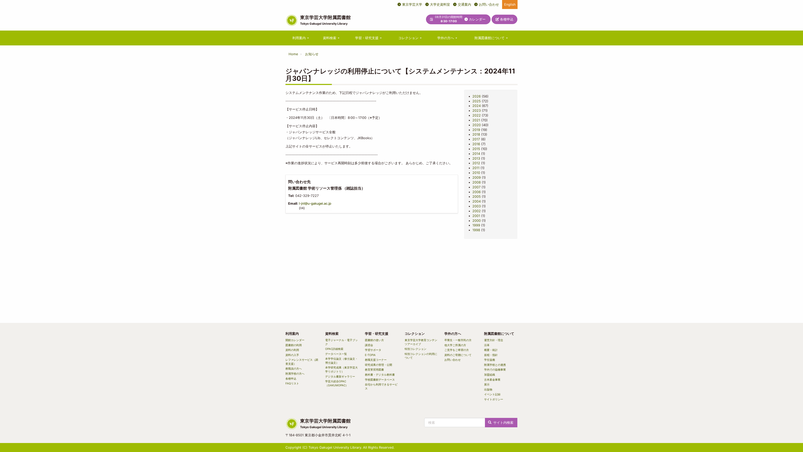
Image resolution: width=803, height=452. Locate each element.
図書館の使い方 (374, 340)
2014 (476, 154)
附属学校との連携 (495, 364)
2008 (476, 182)
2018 (476, 134)
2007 (476, 187)
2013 (476, 158)
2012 (476, 163)
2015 (476, 149)
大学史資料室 (440, 4)
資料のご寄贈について (458, 355)
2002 (476, 211)
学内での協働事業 (495, 369)
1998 (476, 230)
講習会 (369, 345)
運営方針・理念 (493, 340)
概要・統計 (491, 350)
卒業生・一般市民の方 (458, 340)
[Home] (291, 20)
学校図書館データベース (380, 379)
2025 (476, 101)
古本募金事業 (492, 379)
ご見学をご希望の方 (456, 350)
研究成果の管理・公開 (378, 364)
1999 (476, 225)
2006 (476, 192)
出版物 (488, 389)
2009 (476, 177)
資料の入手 (292, 355)
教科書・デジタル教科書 (380, 374)
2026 (476, 96)
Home (293, 54)
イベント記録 (492, 394)
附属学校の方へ (294, 373)
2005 (476, 196)
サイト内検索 (502, 422)
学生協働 (489, 359)
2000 (476, 220)
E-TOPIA (370, 355)
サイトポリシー (493, 399)
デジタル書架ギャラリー (340, 376)
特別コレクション (415, 349)
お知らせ (311, 54)
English (509, 4)
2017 (476, 139)
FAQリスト (292, 383)
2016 (476, 144)
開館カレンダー (294, 340)
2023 (476, 110)
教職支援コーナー (376, 359)
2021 (476, 120)
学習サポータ (373, 350)
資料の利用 (292, 350)
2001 (476, 216)
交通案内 (464, 4)
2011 (475, 168)
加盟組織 (489, 374)
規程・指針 (491, 355)
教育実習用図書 (374, 369)
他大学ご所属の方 (455, 345)
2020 (476, 125)
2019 (476, 130)
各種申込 (506, 19)
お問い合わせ (489, 4)
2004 (476, 201)
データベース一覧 (336, 354)
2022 (476, 115)
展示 (487, 384)
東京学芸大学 (412, 4)
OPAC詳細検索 (334, 349)
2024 (476, 106)
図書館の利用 (293, 345)
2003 (476, 206)
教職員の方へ (293, 368)
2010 (476, 173)
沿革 (487, 345)
